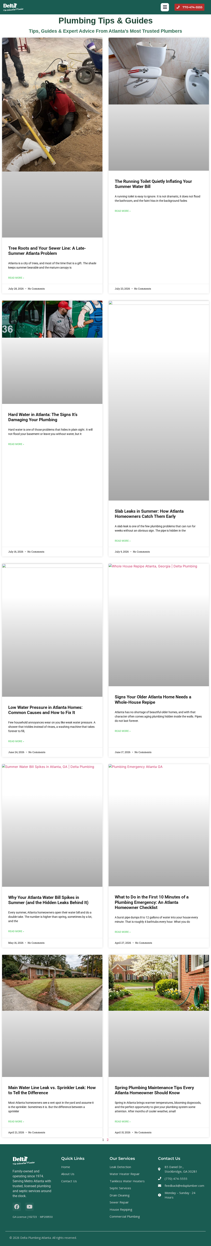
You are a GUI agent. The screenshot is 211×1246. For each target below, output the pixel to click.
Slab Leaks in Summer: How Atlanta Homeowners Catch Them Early (149, 514)
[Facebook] (17, 1207)
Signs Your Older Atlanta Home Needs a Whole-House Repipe (153, 699)
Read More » (16, 277)
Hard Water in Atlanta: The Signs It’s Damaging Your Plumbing (42, 417)
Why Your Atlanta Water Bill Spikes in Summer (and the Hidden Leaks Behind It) (48, 900)
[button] (165, 7)
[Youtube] (29, 1207)
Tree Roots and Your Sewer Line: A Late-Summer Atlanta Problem (47, 251)
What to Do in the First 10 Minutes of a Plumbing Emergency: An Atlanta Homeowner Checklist (152, 902)
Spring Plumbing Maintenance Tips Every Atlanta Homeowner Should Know (154, 1090)
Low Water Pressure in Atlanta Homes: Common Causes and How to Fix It (45, 710)
